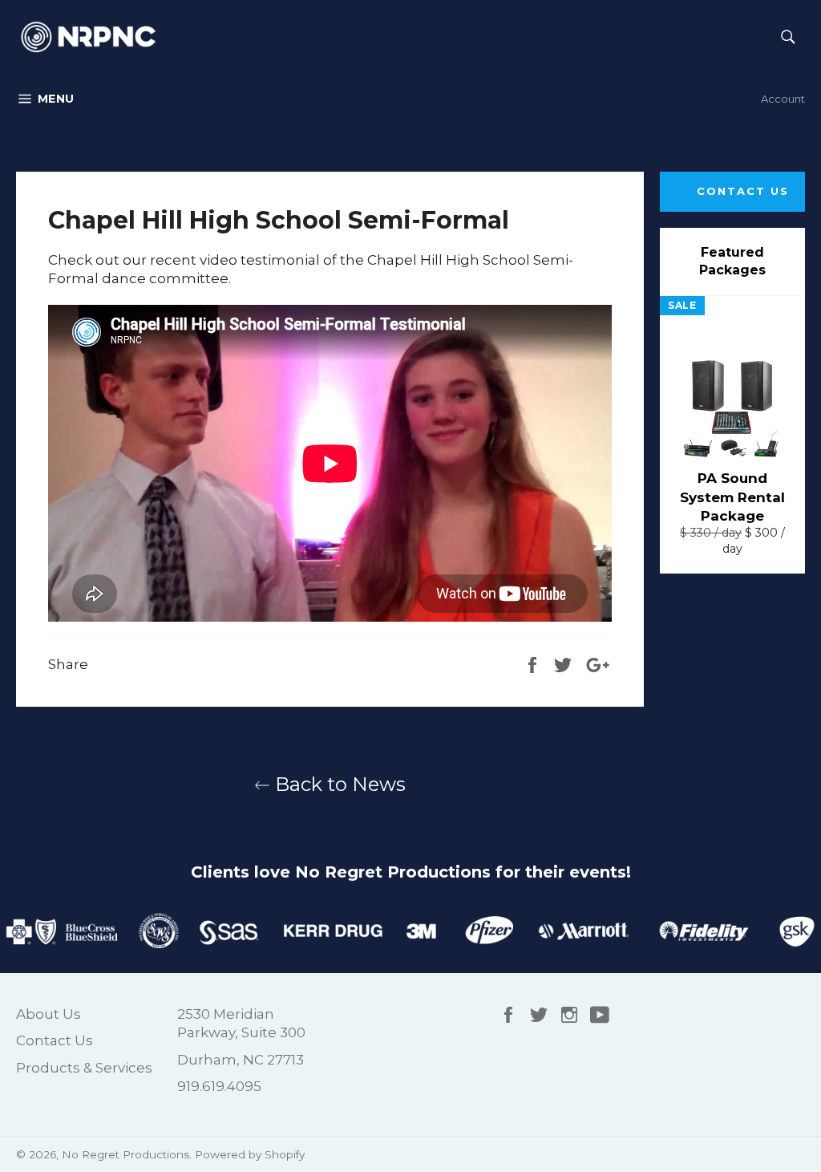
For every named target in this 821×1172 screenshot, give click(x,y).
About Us (48, 1014)
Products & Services (84, 1068)
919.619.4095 (219, 1086)
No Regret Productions (125, 1154)
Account (783, 98)
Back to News (338, 784)
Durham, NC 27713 (240, 1060)
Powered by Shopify (250, 1154)
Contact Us (743, 191)
